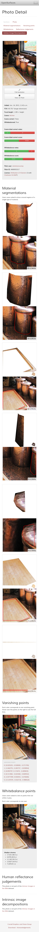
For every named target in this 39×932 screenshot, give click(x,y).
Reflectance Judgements (24, 29)
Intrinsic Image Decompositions (14, 33)
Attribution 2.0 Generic (18, 173)
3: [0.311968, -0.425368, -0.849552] (16, 774)
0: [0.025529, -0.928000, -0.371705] (16, 765)
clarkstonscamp (17, 166)
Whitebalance (8, 29)
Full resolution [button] (19, 92)
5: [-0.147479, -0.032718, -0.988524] (16, 780)
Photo (15, 22)
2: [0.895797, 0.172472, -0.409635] (16, 771)
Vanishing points (29, 26)
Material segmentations (11, 26)
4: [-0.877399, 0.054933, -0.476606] (16, 777)
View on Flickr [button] (19, 98)
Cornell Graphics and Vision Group (19, 924)
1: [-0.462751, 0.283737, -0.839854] (16, 768)
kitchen (12, 115)
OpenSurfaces (8, 2)
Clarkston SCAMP (10, 175)
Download (11, 928)
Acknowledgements (24, 928)
